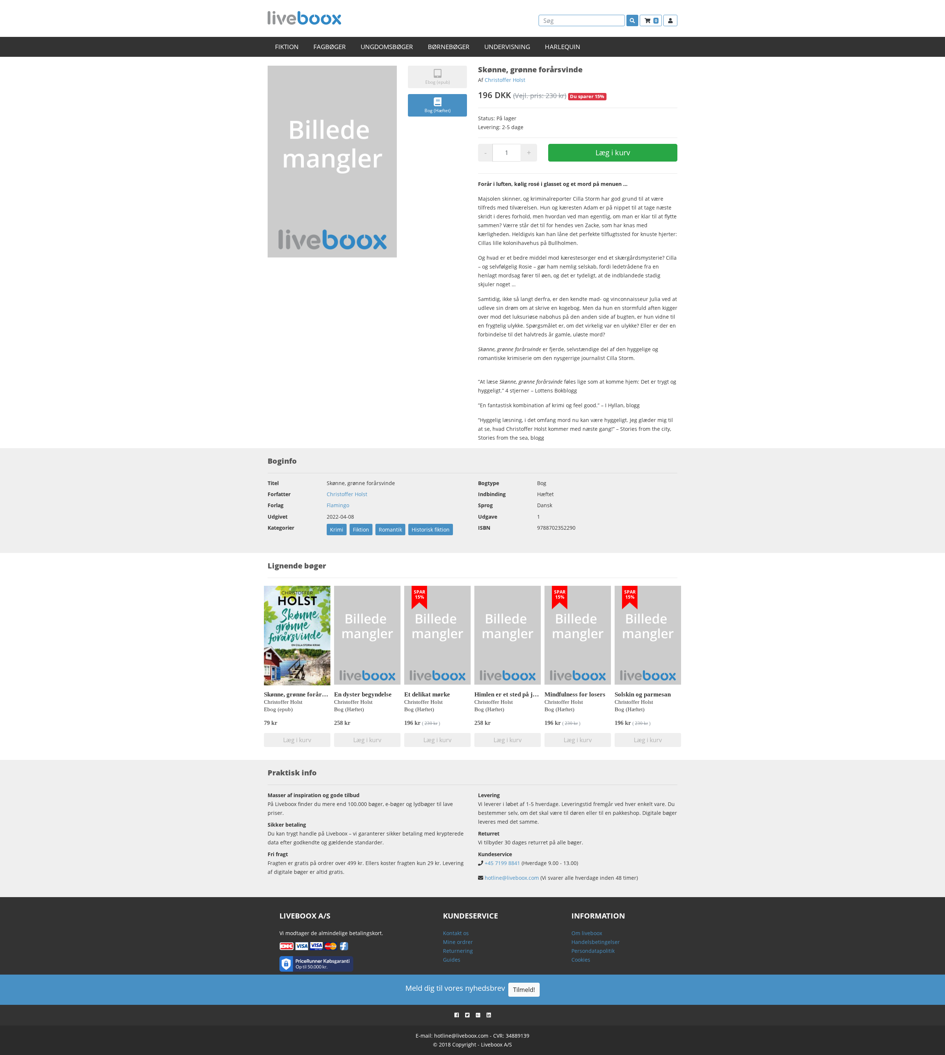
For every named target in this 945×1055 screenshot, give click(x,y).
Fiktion (361, 529)
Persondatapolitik (593, 950)
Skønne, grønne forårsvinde (301, 694)
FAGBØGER (329, 46)
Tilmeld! (524, 990)
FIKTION (287, 46)
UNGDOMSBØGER (387, 46)
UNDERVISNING (507, 46)
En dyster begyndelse (363, 694)
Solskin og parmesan (643, 694)
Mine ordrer (458, 941)
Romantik (390, 529)
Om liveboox (586, 933)
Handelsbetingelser (595, 941)
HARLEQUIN (562, 46)
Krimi (336, 529)
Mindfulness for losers (574, 694)
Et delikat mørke (427, 694)
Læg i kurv (612, 153)
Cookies (580, 959)
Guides (451, 959)
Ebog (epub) (437, 82)
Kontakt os (456, 933)
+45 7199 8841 (502, 863)
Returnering (458, 950)
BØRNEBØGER (449, 46)
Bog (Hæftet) (438, 110)
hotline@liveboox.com (512, 877)
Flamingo (338, 505)
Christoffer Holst (505, 79)
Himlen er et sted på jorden (511, 694)
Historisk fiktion (431, 529)
